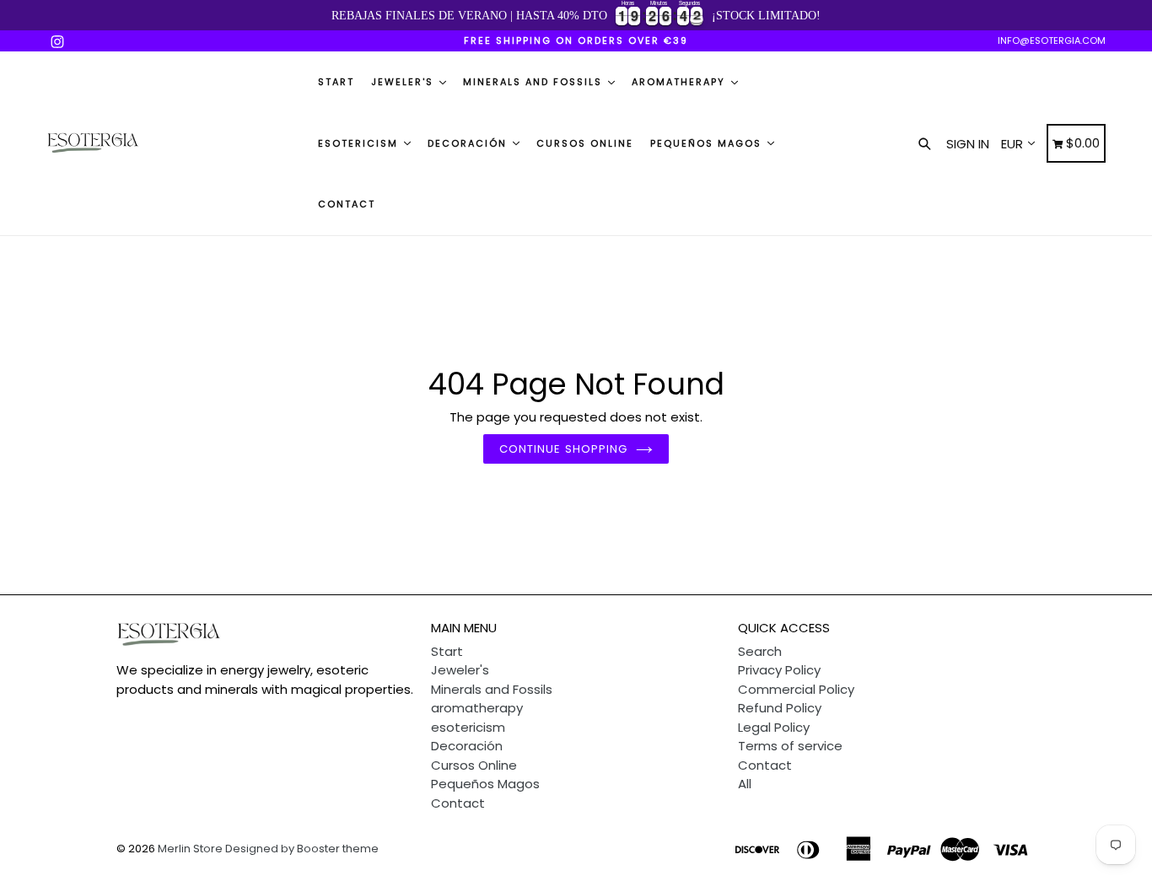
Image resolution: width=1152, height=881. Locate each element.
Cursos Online (584, 143)
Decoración (469, 143)
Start (336, 82)
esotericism (360, 143)
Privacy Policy (779, 670)
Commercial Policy (796, 689)
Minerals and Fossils (534, 82)
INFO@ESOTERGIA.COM (1052, 40)
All (744, 783)
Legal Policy (774, 727)
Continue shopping (563, 449)
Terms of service (790, 746)
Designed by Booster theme (302, 849)
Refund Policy (779, 708)
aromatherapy (680, 82)
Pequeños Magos (708, 143)
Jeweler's (404, 82)
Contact (346, 204)
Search (760, 651)
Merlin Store (190, 849)
